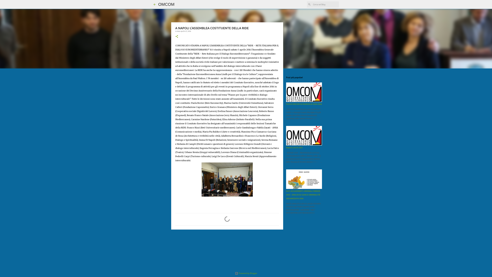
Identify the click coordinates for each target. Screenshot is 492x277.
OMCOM (166, 4)
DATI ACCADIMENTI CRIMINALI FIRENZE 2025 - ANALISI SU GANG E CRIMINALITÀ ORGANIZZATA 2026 (303, 195)
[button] (176, 36)
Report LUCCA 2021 (294, 148)
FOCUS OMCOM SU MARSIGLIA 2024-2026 (304, 104)
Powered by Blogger (247, 273)
